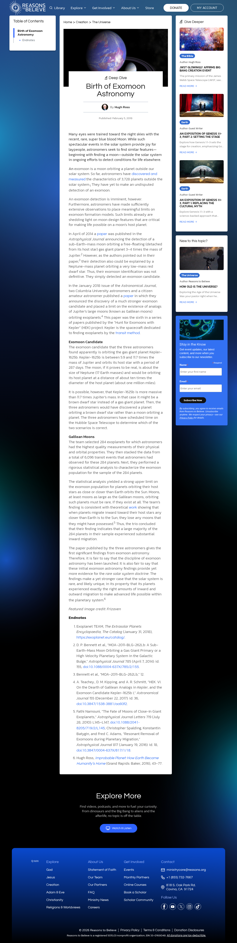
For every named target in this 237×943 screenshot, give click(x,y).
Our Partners (97, 885)
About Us (95, 862)
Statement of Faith (102, 870)
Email (184, 381)
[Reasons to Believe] (27, 8)
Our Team (95, 877)
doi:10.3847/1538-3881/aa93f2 (101, 704)
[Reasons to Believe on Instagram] (189, 906)
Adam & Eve (55, 892)
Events (129, 870)
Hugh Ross (122, 107)
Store (149, 7)
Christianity (54, 900)
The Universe (101, 22)
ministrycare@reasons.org (186, 870)
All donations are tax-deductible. (186, 935)
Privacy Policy (186, 418)
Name (184, 365)
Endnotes (28, 40)
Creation (82, 22)
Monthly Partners (136, 877)
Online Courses (135, 885)
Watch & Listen (121, 828)
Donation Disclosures (189, 930)
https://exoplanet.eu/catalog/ (100, 637)
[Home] (35, 861)
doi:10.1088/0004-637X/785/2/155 (111, 667)
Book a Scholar (135, 892)
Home (68, 22)
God (49, 870)
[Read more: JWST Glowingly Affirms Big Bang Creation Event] (202, 58)
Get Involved (134, 862)
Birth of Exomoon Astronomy (30, 33)
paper (102, 234)
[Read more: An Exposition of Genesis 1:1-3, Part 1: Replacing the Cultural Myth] (202, 192)
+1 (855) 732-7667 (179, 877)
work (133, 507)
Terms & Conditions (156, 930)
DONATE (176, 7)
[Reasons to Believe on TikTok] (198, 906)
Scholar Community (138, 900)
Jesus (50, 877)
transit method (128, 333)
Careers (94, 907)
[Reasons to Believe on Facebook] (164, 906)
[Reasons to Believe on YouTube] (172, 906)
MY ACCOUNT (207, 7)
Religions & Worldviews (63, 907)
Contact (168, 862)
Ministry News (98, 900)
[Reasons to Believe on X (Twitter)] (181, 906)
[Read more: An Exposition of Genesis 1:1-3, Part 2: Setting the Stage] (202, 124)
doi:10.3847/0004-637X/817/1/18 (103, 750)
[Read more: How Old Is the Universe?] (202, 275)
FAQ (91, 892)
